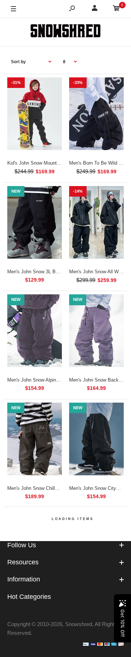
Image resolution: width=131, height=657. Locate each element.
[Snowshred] (65, 32)
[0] (116, 9)
